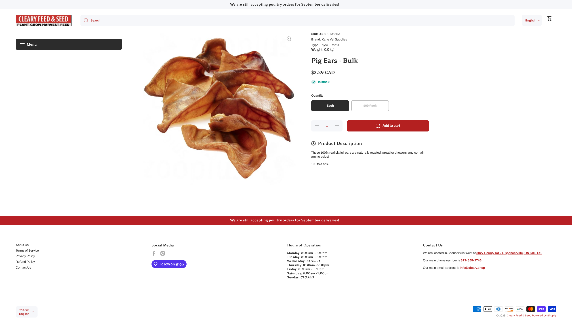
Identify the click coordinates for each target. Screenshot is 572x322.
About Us (22, 245)
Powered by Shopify (544, 315)
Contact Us (23, 267)
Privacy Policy (25, 256)
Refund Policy (25, 261)
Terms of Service (27, 250)
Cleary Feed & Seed (519, 315)
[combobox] (297, 20)
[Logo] (44, 20)
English (530, 20)
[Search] (84, 20)
